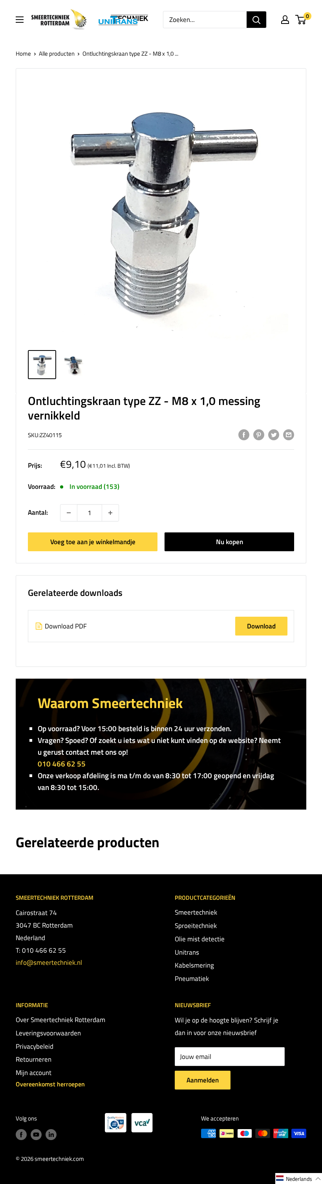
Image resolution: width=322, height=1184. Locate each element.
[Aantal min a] (110, 513)
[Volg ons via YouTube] (36, 1134)
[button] (298, 1178)
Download (261, 626)
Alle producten (57, 53)
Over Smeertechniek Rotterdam (60, 1020)
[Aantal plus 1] (68, 513)
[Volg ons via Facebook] (21, 1134)
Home (23, 53)
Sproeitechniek (196, 926)
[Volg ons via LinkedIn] (51, 1134)
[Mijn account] (285, 19)
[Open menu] (20, 19)
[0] (301, 19)
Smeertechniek (196, 912)
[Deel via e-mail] (288, 434)
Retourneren (33, 1059)
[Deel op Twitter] (273, 434)
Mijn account (33, 1073)
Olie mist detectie (200, 939)
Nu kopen (229, 542)
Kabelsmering (194, 965)
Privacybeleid (34, 1046)
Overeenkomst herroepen (50, 1084)
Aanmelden (203, 1080)
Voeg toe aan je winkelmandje (92, 542)
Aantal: (38, 512)
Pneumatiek (192, 978)
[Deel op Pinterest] (258, 434)
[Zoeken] (256, 19)
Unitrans (187, 952)
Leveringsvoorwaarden (48, 1033)
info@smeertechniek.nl (49, 962)
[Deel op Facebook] (243, 434)
